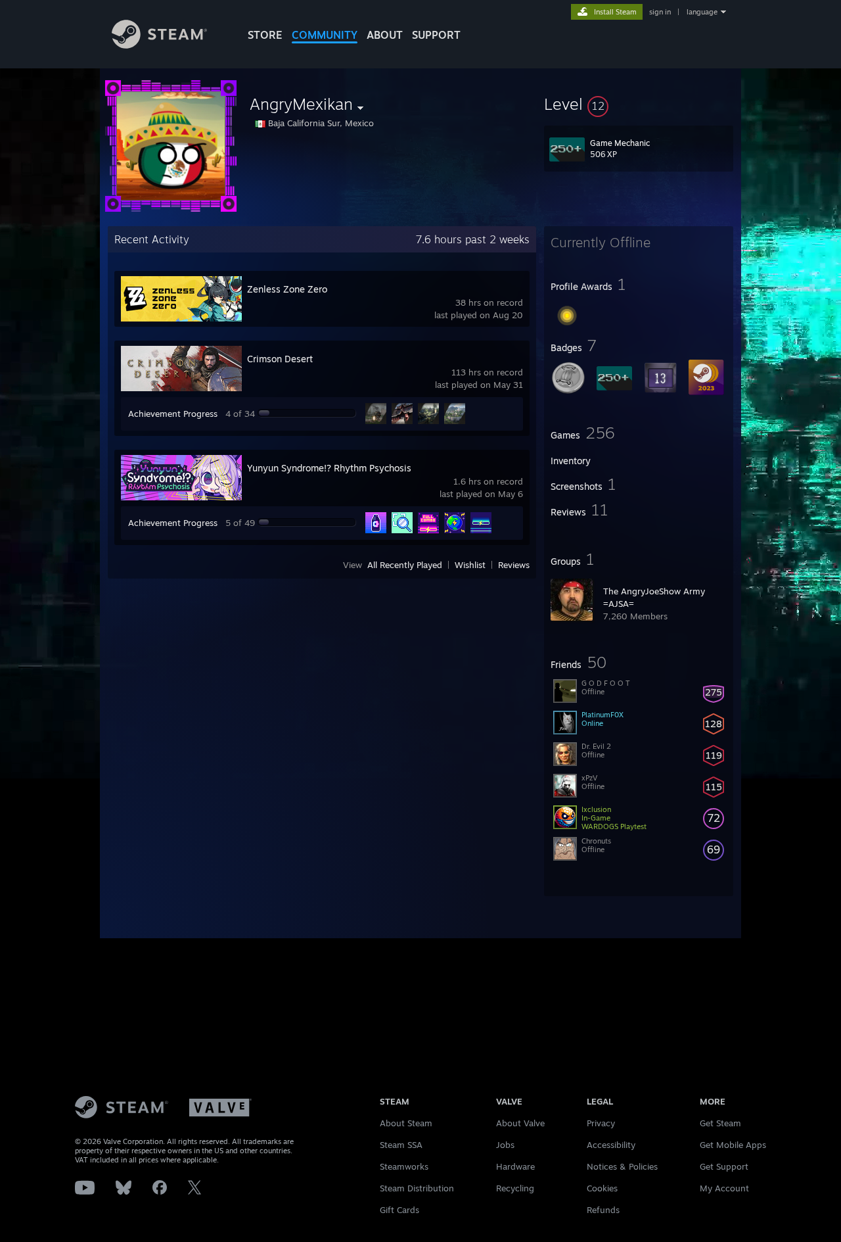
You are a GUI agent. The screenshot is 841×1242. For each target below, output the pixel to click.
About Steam (406, 1123)
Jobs (505, 1144)
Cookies (602, 1188)
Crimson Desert (280, 358)
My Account (724, 1188)
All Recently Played (404, 565)
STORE (265, 34)
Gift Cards (399, 1210)
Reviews (514, 565)
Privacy (601, 1123)
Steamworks (404, 1166)
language (702, 11)
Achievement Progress (172, 413)
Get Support (724, 1166)
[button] (638, 104)
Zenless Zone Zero (287, 289)
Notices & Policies (622, 1166)
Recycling (515, 1188)
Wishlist (470, 565)
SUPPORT (436, 34)
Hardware (515, 1166)
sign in (660, 11)
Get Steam (720, 1123)
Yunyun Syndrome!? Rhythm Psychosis (329, 467)
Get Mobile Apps (733, 1144)
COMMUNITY (324, 34)
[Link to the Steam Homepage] (159, 45)
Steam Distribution (417, 1188)
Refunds (603, 1210)
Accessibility (611, 1144)
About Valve (520, 1123)
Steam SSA (401, 1144)
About (385, 34)
